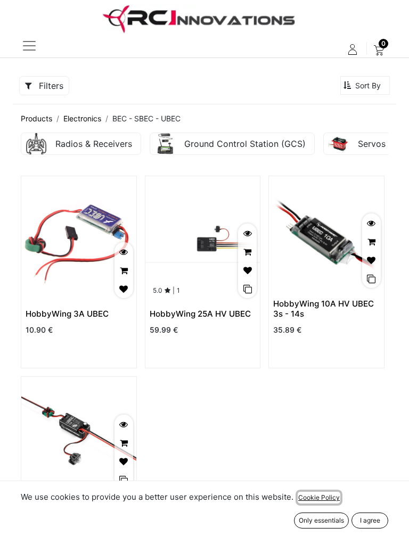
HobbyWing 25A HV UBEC (200, 314)
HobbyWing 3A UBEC (67, 314)
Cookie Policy (319, 497)
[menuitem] (379, 49)
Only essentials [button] (321, 520)
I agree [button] (370, 520)
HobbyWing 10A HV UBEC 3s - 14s (323, 308)
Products (36, 118)
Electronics (82, 118)
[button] (365, 85)
